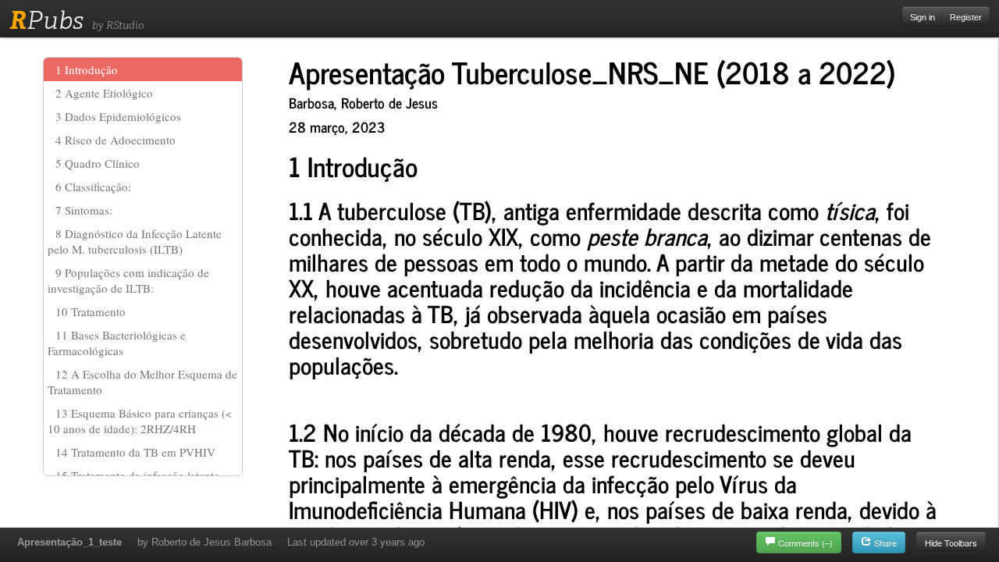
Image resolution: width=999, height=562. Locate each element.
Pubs (46, 20)
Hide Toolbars (951, 542)
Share (884, 542)
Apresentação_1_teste (69, 542)
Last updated (356, 542)
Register (966, 17)
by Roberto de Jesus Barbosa (204, 542)
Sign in (922, 17)
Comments (805, 542)
